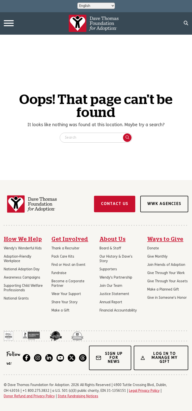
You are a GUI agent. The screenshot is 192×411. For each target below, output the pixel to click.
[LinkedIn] (49, 358)
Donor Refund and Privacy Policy (29, 396)
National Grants (16, 299)
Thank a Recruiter (66, 248)
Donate (153, 248)
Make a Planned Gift (163, 290)
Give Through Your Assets (167, 281)
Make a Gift (61, 310)
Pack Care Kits (63, 257)
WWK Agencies (164, 204)
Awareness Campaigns (22, 278)
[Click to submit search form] (127, 137)
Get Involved (70, 239)
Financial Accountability (118, 310)
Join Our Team (111, 286)
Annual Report (111, 302)
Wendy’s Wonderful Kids (23, 248)
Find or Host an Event (69, 265)
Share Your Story (65, 302)
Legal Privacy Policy (144, 391)
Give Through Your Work (166, 273)
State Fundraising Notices (78, 396)
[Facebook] (26, 358)
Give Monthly (157, 257)
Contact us (114, 204)
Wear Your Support (66, 294)
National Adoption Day (22, 269)
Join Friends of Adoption (166, 265)
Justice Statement (114, 294)
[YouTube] (60, 358)
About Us (113, 239)
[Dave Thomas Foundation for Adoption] (94, 23)
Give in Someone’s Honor (167, 298)
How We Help (23, 239)
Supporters (108, 269)
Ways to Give (165, 239)
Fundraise (59, 273)
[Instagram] (38, 358)
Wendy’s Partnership (116, 278)
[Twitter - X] (71, 358)
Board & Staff (110, 248)
